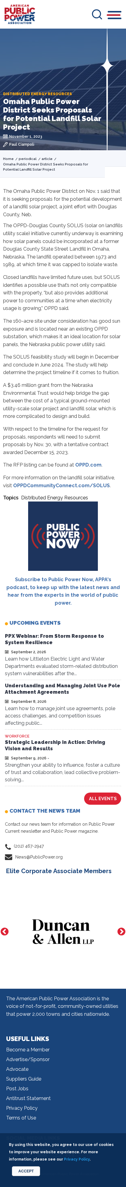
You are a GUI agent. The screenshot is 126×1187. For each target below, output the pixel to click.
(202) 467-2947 (29, 846)
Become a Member (28, 1050)
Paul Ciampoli (21, 144)
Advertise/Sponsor (28, 1059)
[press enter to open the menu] (114, 16)
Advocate (17, 1069)
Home (8, 159)
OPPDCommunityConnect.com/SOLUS (61, 485)
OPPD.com (88, 465)
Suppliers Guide (23, 1079)
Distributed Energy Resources (54, 498)
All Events (103, 798)
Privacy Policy (22, 1108)
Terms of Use (21, 1118)
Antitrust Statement (28, 1098)
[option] (63, 931)
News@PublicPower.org (39, 857)
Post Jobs (17, 1089)
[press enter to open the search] (97, 14)
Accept (26, 1171)
